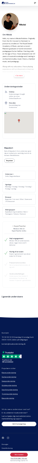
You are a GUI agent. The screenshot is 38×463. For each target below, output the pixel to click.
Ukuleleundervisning (9, 385)
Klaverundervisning (9, 373)
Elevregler (5, 444)
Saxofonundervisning (10, 390)
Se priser (9, 161)
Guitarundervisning (9, 377)
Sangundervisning (8, 381)
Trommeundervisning (10, 394)
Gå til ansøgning (19, 424)
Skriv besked (19, 455)
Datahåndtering (7, 448)
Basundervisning (8, 398)
